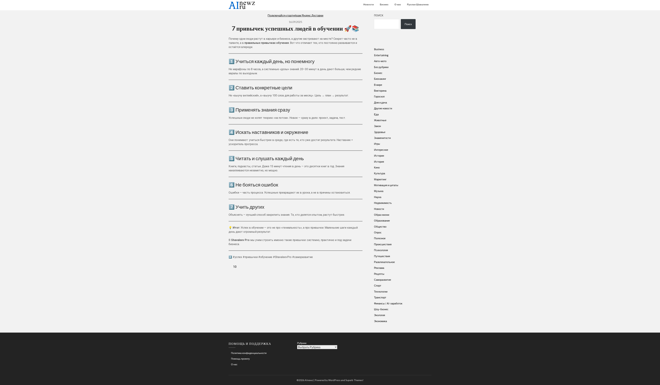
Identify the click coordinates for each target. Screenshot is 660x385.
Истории (379, 155)
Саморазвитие (382, 279)
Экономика (380, 321)
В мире (378, 84)
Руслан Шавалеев (418, 4)
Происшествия (383, 244)
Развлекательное (384, 261)
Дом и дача (380, 102)
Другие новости (383, 108)
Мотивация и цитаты (386, 185)
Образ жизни (381, 214)
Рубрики (301, 343)
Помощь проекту (240, 358)
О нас (397, 4)
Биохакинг (380, 78)
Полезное (380, 238)
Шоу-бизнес (381, 309)
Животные (380, 120)
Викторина (380, 90)
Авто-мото (380, 61)
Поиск (378, 15)
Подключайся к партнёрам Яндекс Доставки (295, 15)
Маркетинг (380, 179)
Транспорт (380, 297)
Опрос (378, 232)
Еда (376, 114)
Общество (380, 226)
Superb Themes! (354, 380)
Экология (379, 315)
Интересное (381, 149)
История (379, 161)
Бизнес (384, 4)
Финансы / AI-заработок (388, 303)
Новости (368, 4)
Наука (377, 197)
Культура (379, 173)
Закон (377, 126)
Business (379, 49)
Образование (382, 220)
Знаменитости (382, 137)
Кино (377, 167)
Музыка (378, 190)
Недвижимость (383, 202)
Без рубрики (381, 67)
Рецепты (379, 273)
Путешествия (382, 256)
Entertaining (381, 55)
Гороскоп (379, 96)
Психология (381, 250)
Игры (377, 143)
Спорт (377, 285)
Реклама (379, 267)
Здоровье (379, 132)
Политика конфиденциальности (249, 352)
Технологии (380, 291)
